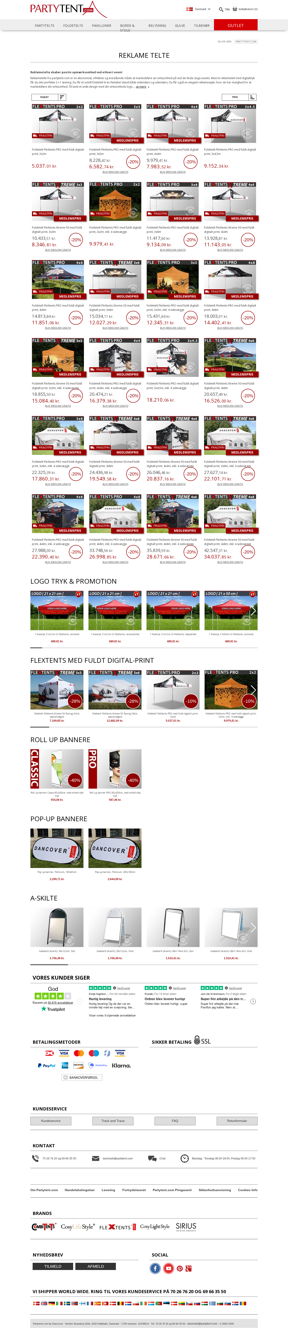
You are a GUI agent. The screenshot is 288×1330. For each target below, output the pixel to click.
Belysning (157, 25)
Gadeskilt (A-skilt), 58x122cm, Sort (57, 951)
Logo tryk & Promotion (73, 581)
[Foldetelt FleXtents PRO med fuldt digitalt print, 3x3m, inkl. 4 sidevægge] (173, 280)
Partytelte (44, 25)
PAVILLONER (101, 25)
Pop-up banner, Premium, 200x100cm (115, 872)
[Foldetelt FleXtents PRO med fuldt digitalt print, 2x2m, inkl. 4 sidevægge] (115, 202)
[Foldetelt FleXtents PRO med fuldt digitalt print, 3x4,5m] (230, 124)
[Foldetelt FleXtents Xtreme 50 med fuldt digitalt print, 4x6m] (230, 358)
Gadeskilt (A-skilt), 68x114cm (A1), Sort (173, 951)
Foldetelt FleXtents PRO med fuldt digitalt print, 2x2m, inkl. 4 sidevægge (231, 715)
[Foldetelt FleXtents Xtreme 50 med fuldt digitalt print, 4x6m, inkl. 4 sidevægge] (173, 514)
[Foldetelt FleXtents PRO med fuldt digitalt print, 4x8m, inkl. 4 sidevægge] (115, 514)
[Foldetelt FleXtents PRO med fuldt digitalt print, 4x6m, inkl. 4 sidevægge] (58, 514)
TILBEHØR (201, 25)
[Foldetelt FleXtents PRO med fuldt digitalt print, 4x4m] (173, 124)
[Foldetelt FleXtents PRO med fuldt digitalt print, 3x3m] (115, 124)
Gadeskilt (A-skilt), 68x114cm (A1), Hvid (231, 951)
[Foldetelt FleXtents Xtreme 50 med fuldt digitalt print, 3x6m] (115, 280)
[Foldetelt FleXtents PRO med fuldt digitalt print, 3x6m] (173, 202)
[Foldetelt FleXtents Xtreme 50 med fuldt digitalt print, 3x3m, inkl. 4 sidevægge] (58, 358)
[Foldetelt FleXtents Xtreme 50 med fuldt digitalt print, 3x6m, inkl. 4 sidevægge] (230, 436)
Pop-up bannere (58, 818)
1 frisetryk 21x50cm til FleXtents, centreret (231, 634)
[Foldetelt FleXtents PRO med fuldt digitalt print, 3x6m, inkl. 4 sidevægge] (58, 436)
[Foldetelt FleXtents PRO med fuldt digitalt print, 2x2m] (58, 124)
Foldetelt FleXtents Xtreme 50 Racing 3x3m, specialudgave (57, 715)
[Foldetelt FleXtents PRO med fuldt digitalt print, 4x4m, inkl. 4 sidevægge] (115, 358)
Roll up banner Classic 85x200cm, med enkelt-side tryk (57, 794)
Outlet (236, 25)
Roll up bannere (60, 739)
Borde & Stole (127, 27)
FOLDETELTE (73, 25)
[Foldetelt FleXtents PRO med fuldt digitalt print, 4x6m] (58, 280)
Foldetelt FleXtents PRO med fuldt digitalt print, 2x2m (173, 715)
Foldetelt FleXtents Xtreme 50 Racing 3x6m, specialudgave (115, 715)
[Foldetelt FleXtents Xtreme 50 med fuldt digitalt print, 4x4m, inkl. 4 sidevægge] (173, 436)
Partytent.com (246, 41)
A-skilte (44, 898)
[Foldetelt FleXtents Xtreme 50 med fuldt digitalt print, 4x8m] (115, 436)
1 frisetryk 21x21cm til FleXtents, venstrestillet (115, 634)
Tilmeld (52, 1266)
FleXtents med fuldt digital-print (92, 660)
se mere (141, 87)
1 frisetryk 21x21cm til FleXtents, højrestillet (173, 634)
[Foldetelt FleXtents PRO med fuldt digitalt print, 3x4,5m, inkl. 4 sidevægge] (173, 358)
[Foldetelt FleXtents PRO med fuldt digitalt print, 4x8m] (230, 280)
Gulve (180, 25)
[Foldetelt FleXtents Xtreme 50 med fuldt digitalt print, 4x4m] (230, 202)
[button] (253, 611)
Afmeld (96, 1266)
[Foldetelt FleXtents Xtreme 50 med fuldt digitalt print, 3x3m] (58, 202)
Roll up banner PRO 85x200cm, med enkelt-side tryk (115, 794)
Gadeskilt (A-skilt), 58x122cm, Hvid (115, 951)
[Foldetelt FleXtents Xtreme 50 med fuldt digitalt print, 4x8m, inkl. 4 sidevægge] (230, 514)
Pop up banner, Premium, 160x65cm (57, 872)
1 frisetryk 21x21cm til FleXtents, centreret (57, 634)
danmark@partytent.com (202, 1323)
